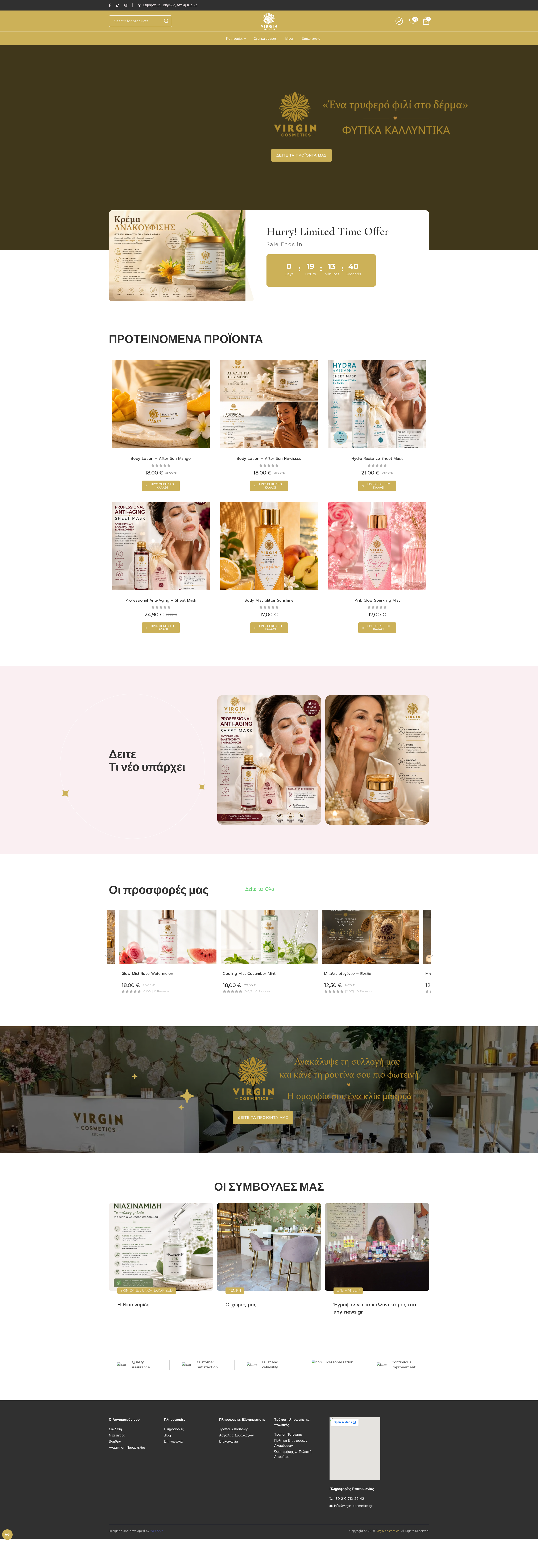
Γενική (235, 1291)
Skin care (129, 1291)
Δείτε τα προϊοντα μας (301, 155)
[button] (161, 486)
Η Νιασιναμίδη (133, 1304)
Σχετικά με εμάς (265, 39)
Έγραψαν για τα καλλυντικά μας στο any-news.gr (375, 1308)
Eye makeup (348, 1291)
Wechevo (156, 1531)
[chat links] (7, 1534)
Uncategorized (157, 1291)
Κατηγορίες (234, 39)
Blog (289, 39)
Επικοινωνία (311, 39)
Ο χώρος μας (240, 1304)
